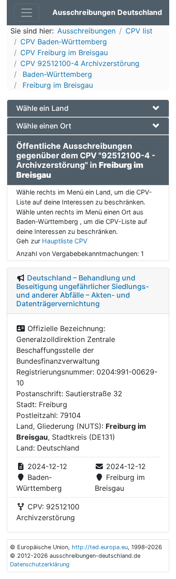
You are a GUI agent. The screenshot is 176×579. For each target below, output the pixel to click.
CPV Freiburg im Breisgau (64, 52)
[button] (88, 108)
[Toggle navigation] (26, 13)
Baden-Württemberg (56, 74)
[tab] (88, 108)
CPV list (139, 30)
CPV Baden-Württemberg (63, 41)
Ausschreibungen (86, 30)
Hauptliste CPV (65, 241)
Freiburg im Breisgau (56, 85)
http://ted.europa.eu (100, 547)
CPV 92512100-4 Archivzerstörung (79, 63)
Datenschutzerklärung (39, 564)
